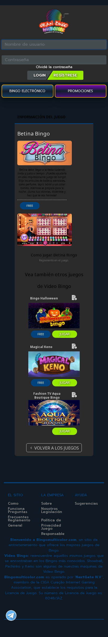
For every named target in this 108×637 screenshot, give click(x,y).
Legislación (51, 512)
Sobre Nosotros (49, 506)
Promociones (80, 91)
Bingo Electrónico (27, 91)
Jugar (65, 334)
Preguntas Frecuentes (18, 514)
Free (29, 206)
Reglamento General (19, 522)
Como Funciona (16, 506)
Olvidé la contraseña (54, 67)
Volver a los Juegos (56, 448)
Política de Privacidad (51, 522)
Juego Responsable (52, 531)
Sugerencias (86, 503)
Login (40, 75)
